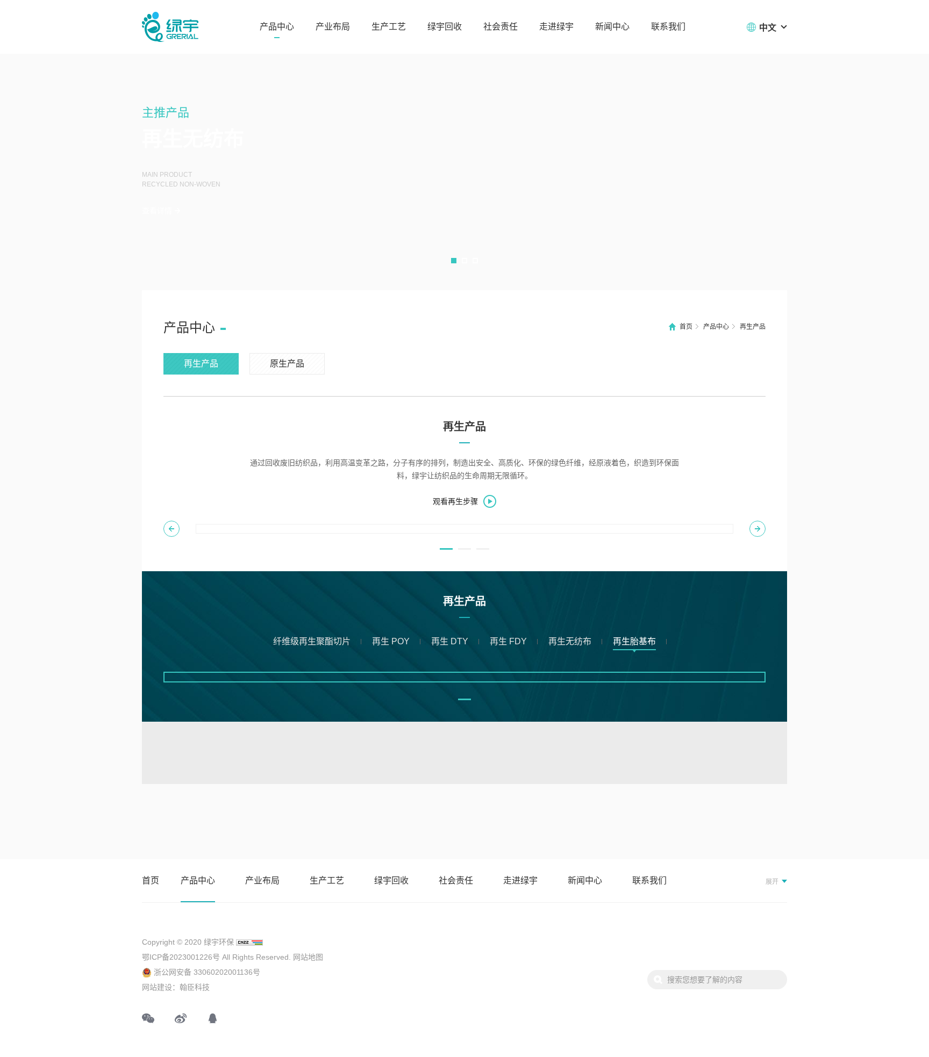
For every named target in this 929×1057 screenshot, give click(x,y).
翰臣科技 (195, 987)
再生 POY (391, 641)
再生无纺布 (569, 641)
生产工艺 (388, 26)
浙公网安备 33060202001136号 (206, 972)
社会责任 (500, 26)
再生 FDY (508, 641)
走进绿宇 (556, 26)
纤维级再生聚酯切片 (312, 641)
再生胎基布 (634, 641)
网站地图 (308, 957)
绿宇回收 (444, 26)
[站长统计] (249, 942)
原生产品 (287, 363)
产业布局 (333, 26)
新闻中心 (612, 26)
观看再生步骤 (455, 501)
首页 (686, 326)
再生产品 (753, 326)
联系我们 (668, 26)
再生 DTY (449, 641)
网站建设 (157, 987)
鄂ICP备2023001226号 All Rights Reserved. (216, 957)
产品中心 (277, 26)
